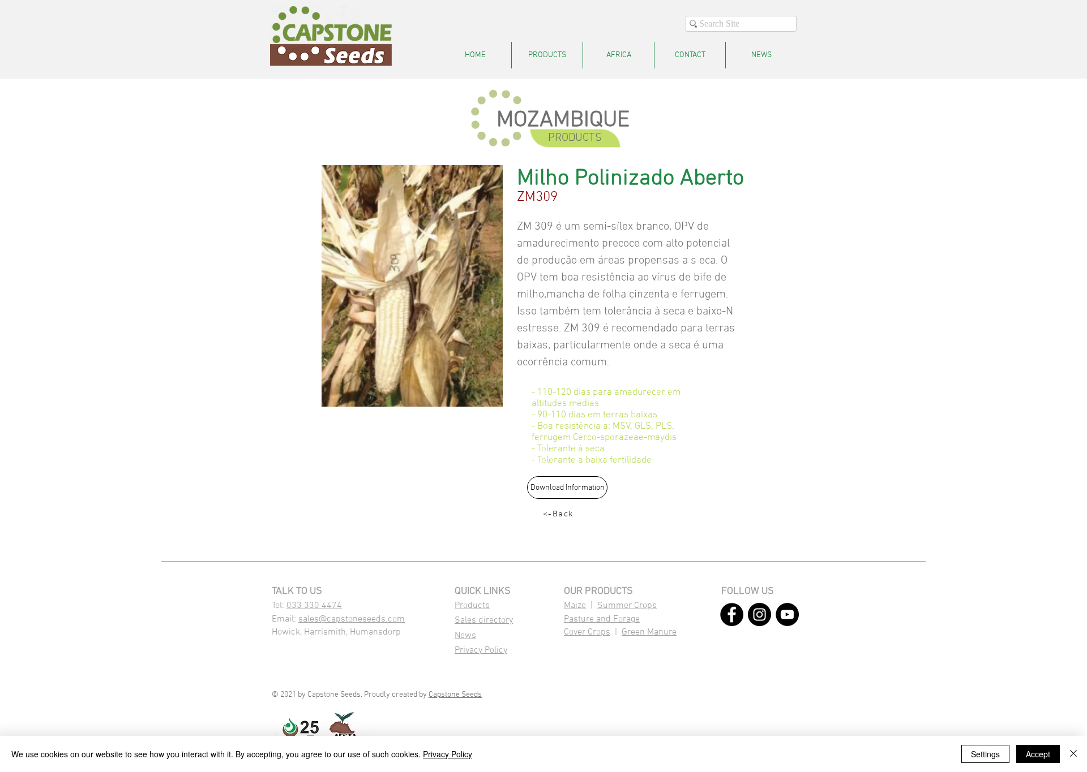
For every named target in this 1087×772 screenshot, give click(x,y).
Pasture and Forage (602, 619)
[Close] (1073, 754)
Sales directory (484, 620)
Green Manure (649, 632)
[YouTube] (787, 614)
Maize (575, 605)
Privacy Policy (481, 650)
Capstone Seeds (455, 695)
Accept (1038, 754)
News (465, 635)
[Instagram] (759, 614)
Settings (985, 754)
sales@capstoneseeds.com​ (351, 619)
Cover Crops (587, 632)
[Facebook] (731, 614)
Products (472, 605)
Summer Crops (627, 605)
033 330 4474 (314, 605)
